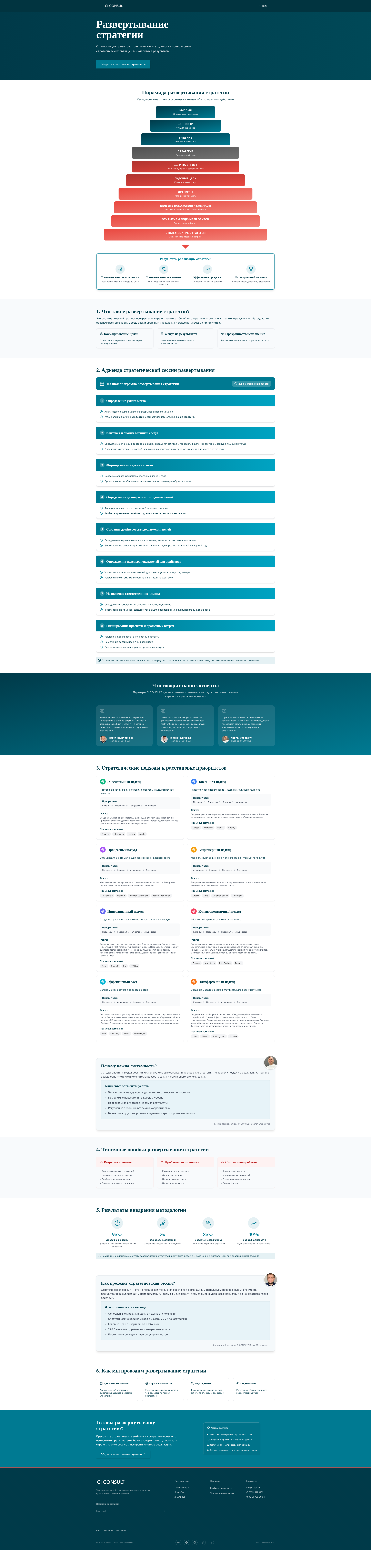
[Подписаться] (164, 1511)
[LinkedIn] (211, 1542)
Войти (264, 5)
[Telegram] (186, 1542)
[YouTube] (178, 1542)
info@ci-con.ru (253, 1487)
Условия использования (222, 1493)
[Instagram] (195, 1542)
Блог (98, 1530)
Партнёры (121, 1530)
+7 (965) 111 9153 (254, 1492)
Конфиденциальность (221, 1488)
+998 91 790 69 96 (255, 1497)
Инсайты (108, 1530)
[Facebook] (203, 1542)
